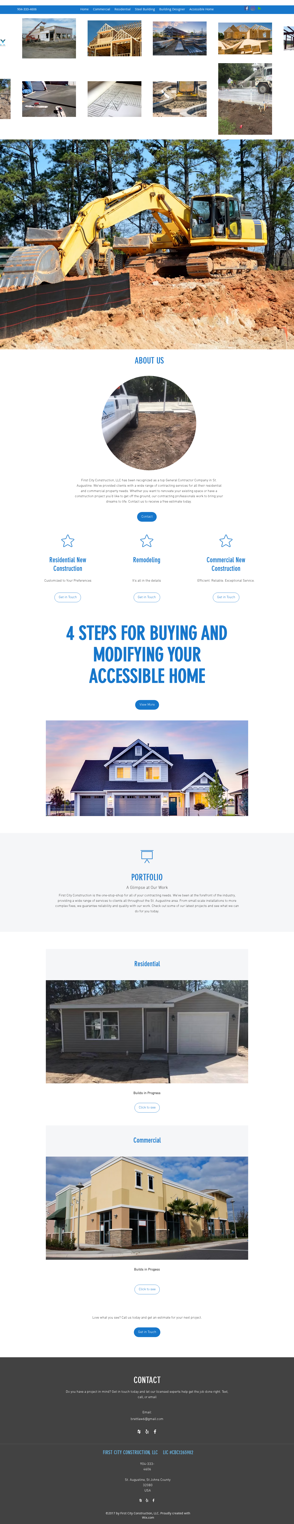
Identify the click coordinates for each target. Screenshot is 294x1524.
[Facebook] (246, 8)
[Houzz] (259, 8)
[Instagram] (253, 8)
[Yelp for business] (147, 1431)
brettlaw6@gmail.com (147, 1419)
